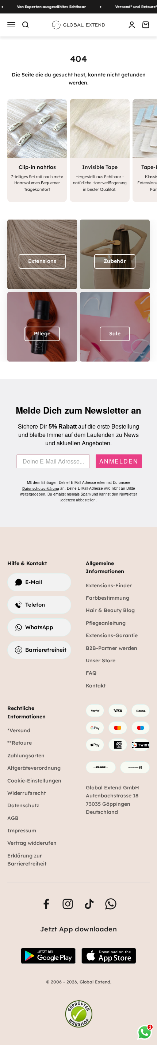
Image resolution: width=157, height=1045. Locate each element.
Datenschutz (23, 805)
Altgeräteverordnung (34, 768)
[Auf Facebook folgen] (46, 904)
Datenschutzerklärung (40, 488)
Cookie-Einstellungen (34, 780)
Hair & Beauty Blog (110, 610)
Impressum (21, 830)
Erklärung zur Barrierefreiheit (26, 859)
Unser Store (100, 660)
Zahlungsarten (26, 755)
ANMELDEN (118, 461)
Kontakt (96, 685)
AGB (13, 818)
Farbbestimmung (107, 598)
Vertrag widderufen (32, 843)
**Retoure (19, 743)
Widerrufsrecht (26, 793)
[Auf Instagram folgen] (67, 904)
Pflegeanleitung (106, 623)
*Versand (18, 730)
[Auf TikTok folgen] (89, 904)
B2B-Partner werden (111, 648)
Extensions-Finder (109, 585)
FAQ (91, 673)
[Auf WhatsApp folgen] (110, 904)
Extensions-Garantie (112, 635)
